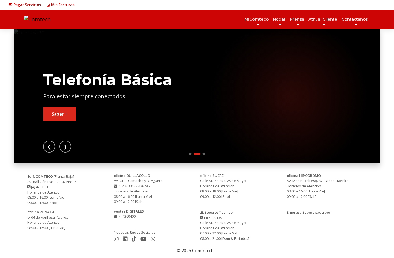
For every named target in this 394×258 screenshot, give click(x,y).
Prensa (297, 19)
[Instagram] (117, 238)
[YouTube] (144, 238)
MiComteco (256, 19)
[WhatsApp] (153, 238)
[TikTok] (135, 238)
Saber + (60, 114)
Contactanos (354, 19)
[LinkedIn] (126, 238)
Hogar (279, 19)
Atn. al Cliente (322, 19)
